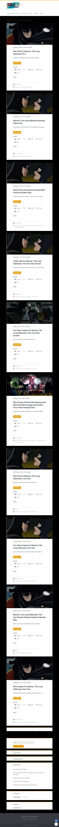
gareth (30, 47)
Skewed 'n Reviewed (29, 817)
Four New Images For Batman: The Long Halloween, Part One (29, 528)
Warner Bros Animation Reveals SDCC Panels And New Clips (29, 172)
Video (41, 13)
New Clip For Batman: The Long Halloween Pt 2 (29, 34)
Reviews (36, 13)
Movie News (18, 84)
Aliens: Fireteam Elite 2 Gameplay (20, 769)
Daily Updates (19, 153)
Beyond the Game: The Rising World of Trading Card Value (25, 784)
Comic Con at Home (37, 225)
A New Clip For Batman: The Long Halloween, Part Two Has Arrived (29, 244)
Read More (17, 63)
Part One (34, 511)
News (31, 13)
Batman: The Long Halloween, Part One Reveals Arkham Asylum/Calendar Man (29, 597)
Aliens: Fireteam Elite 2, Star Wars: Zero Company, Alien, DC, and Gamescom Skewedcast (28, 773)
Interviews (25, 13)
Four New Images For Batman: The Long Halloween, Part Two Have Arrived (29, 313)
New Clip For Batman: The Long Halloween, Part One (29, 459)
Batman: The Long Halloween (23, 87)
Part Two (35, 296)
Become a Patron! (16, 752)
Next (32, 729)
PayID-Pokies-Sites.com (18, 758)
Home (8, 13)
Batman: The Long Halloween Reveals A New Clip (29, 103)
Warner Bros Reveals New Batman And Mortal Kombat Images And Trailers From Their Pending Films (29, 385)
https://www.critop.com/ (29, 825)
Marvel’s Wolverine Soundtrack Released (21, 777)
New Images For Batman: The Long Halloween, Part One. (29, 669)
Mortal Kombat (19, 227)
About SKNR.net (16, 13)
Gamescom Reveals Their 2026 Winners (21, 781)
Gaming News (18, 578)
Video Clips (18, 294)
